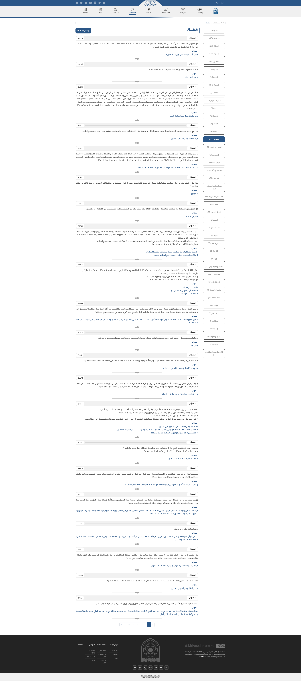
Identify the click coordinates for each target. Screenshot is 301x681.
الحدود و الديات (214, 337)
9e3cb (80, 468)
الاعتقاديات (214, 282)
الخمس (214, 62)
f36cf (80, 355)
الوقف (214, 124)
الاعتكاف (214, 321)
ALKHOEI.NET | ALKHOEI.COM (150, 677)
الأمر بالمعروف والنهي (214, 353)
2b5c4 (80, 332)
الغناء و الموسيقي (214, 267)
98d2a (80, 575)
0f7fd (80, 598)
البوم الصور (115, 650)
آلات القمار (214, 298)
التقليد (214, 30)
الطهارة (214, 38)
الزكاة (214, 305)
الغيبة (214, 329)
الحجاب (214, 235)
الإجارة (214, 77)
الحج (214, 204)
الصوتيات (115, 654)
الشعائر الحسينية (214, 197)
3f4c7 (80, 549)
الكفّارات (214, 155)
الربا (214, 259)
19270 (80, 38)
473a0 (80, 303)
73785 (80, 226)
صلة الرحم (214, 313)
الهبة (214, 108)
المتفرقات (214, 228)
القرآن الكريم (214, 212)
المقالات (80, 645)
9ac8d (80, 64)
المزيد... (200, 656)
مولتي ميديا (114, 645)
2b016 (80, 87)
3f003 (80, 125)
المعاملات (214, 274)
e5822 (80, 148)
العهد (214, 220)
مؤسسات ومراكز (92, 652)
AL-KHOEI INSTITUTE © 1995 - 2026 (150, 676)
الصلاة (214, 46)
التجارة (214, 69)
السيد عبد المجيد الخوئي (101, 655)
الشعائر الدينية (214, 290)
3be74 (80, 378)
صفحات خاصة (101, 645)
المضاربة (214, 85)
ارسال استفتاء (83, 30)
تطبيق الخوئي (102, 650)
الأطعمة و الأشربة (214, 170)
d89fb (80, 203)
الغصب (214, 93)
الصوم (214, 54)
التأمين (214, 344)
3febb (80, 404)
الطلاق (208, 23)
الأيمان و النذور (214, 147)
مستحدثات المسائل (214, 187)
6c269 (80, 265)
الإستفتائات (216, 23)
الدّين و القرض (214, 100)
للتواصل (92, 645)
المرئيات (116, 658)
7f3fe (80, 442)
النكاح (214, 132)
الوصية (214, 116)
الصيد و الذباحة (214, 163)
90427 (80, 177)
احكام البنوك (214, 243)
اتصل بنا (92, 660)
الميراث (214, 178)
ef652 (80, 494)
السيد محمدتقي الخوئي (102, 661)
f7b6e (80, 523)
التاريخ (214, 251)
